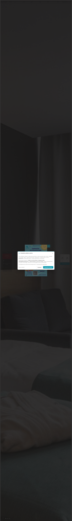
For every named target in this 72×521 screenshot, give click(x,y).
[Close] (52, 253)
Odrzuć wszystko (21, 267)
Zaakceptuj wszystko (48, 267)
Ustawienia (39, 267)
